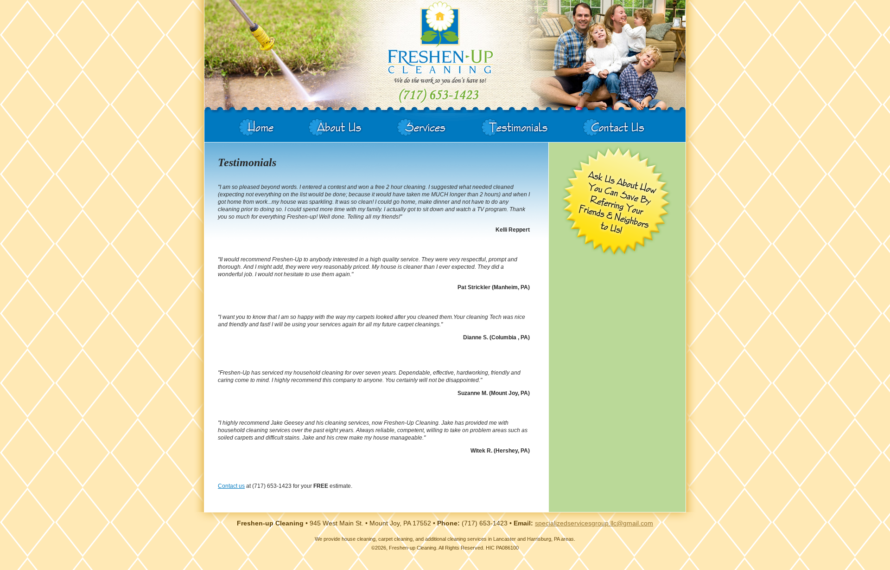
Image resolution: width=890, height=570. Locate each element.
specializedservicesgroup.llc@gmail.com (594, 523)
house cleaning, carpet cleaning (377, 539)
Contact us (231, 486)
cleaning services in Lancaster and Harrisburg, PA (503, 539)
